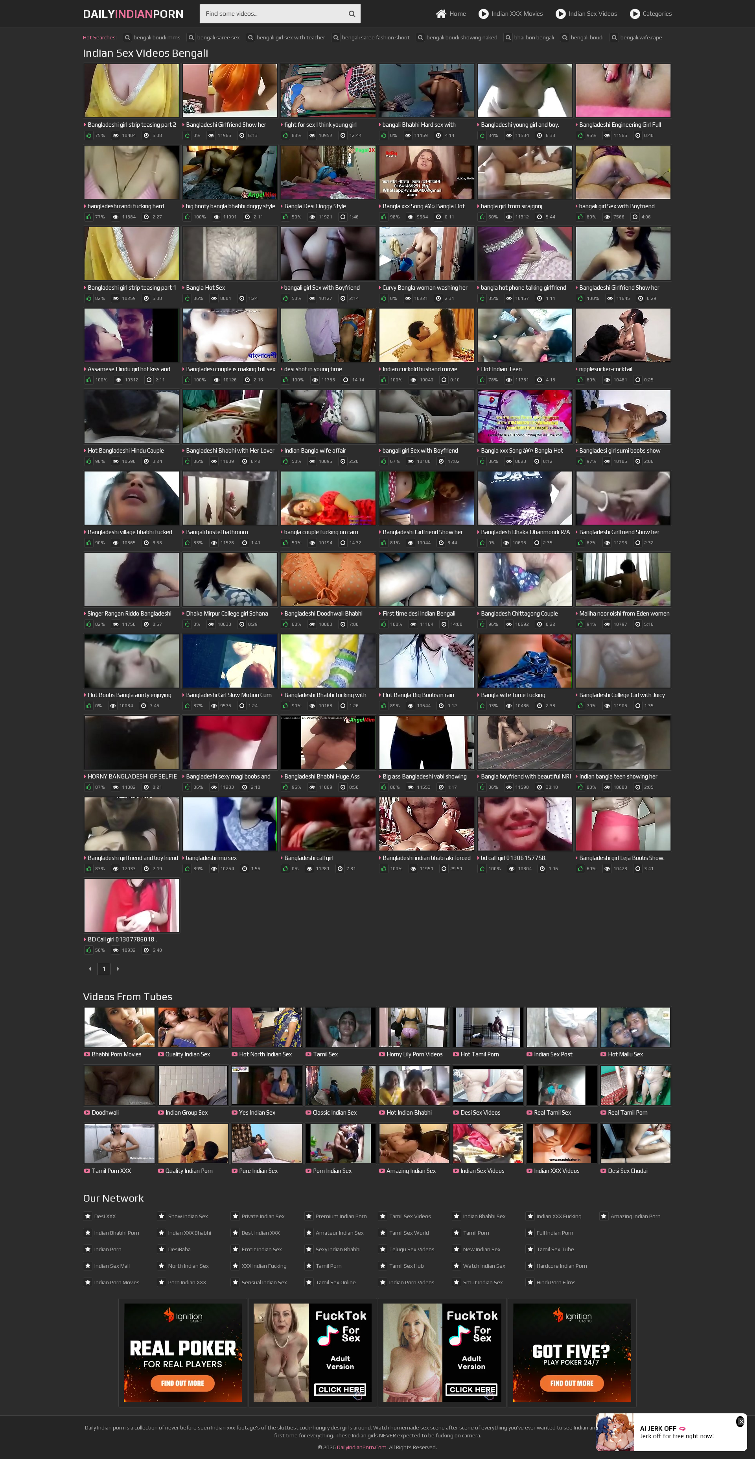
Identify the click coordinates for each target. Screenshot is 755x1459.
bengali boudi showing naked (462, 37)
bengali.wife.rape (641, 37)
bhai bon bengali (534, 37)
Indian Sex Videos (593, 13)
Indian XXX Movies (517, 13)
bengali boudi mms (157, 37)
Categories (657, 13)
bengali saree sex (218, 37)
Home (457, 13)
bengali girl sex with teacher (291, 37)
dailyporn (133, 13)
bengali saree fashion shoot (376, 37)
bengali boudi (587, 37)
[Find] (352, 14)
